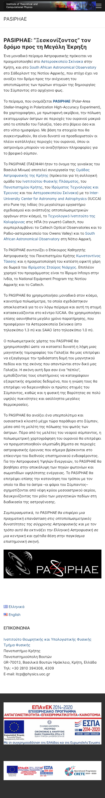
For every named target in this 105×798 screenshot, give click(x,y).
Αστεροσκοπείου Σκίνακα (55, 193)
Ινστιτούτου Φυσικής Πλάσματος (50, 181)
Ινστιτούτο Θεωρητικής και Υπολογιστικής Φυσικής (47, 639)
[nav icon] (98, 5)
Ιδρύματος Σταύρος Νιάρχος (52, 267)
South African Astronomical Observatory (63, 67)
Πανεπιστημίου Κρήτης (23, 187)
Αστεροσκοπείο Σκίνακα (62, 61)
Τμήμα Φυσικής (17, 645)
